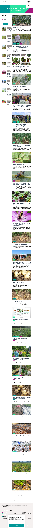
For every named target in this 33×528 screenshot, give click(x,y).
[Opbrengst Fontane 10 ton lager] (21, 294)
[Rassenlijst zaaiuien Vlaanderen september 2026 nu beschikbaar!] (21, 138)
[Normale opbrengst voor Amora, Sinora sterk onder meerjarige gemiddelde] (21, 390)
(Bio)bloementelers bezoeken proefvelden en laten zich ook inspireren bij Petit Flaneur (22, 106)
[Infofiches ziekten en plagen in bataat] (21, 312)
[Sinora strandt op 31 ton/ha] (21, 275)
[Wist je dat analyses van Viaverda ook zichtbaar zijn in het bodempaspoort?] (21, 39)
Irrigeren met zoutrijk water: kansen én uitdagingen (20, 339)
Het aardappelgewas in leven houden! (20, 473)
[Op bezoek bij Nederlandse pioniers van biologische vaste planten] (21, 351)
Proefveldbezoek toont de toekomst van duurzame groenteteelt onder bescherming (21, 454)
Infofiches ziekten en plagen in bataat (20, 319)
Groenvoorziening (6, 20)
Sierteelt (5, 19)
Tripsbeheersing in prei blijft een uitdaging (21, 416)
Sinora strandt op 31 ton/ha (18, 282)
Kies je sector (4, 15)
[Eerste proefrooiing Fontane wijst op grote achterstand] (21, 485)
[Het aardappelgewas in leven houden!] (21, 466)
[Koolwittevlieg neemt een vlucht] (21, 79)
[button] (30, 1)
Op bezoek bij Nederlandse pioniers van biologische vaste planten (21, 359)
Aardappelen (14, 471)
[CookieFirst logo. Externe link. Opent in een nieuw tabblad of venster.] (10, 516)
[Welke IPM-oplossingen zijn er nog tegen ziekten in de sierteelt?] (21, 59)
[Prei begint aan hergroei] (21, 20)
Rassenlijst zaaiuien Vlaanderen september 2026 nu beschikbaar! (21, 146)
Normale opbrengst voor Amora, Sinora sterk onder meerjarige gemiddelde (22, 398)
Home (15, 512)
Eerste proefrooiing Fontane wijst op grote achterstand (21, 492)
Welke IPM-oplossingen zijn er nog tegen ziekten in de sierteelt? (21, 67)
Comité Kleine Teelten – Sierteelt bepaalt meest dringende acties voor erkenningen (21, 184)
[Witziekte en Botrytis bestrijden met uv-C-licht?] (21, 196)
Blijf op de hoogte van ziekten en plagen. (16, 8)
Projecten (15, 513)
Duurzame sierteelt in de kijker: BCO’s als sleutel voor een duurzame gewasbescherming (21, 224)
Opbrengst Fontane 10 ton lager (19, 301)
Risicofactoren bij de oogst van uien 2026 (21, 435)
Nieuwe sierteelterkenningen (18, 164)
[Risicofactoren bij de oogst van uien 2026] (21, 428)
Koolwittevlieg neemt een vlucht (19, 86)
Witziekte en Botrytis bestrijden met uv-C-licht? (21, 204)
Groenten (5, 18)
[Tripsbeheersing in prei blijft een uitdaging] (21, 409)
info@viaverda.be (5, 512)
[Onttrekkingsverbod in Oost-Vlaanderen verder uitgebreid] (21, 370)
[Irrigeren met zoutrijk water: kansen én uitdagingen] (21, 331)
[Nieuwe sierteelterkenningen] (21, 157)
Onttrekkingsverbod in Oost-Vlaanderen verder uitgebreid (21, 378)
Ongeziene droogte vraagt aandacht (20, 244)
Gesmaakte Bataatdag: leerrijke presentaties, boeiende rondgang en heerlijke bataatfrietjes (22, 263)
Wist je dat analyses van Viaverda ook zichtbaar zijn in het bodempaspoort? (20, 47)
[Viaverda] (5, 1)
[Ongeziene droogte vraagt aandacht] (21, 237)
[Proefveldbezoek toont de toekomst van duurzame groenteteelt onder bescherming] (21, 446)
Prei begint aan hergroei (17, 27)
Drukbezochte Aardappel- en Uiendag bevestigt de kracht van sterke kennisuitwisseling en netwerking (20, 125)
